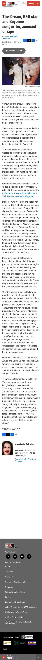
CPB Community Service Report (16, 612)
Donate (34, 3)
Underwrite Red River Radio (15, 592)
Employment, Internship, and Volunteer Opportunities (19, 623)
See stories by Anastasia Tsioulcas (25, 460)
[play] (3, 657)
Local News (9, 572)
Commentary (9, 577)
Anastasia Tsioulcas (10, 37)
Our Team (8, 597)
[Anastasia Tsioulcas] (7, 448)
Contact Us (9, 587)
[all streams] (39, 657)
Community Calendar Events (15, 582)
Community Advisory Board (15, 602)
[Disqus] (21, 507)
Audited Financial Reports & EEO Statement (21, 607)
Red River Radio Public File (14, 617)
